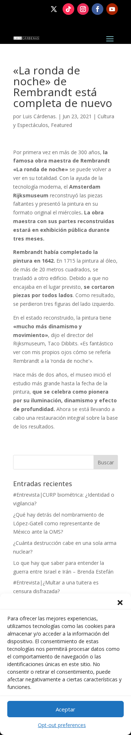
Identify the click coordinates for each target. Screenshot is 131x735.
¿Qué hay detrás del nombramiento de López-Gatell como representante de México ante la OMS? (58, 523)
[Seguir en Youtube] (112, 9)
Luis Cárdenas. (40, 116)
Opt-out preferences (62, 725)
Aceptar (65, 709)
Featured (61, 125)
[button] (120, 602)
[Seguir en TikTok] (68, 9)
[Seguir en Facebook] (97, 9)
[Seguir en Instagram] (83, 9)
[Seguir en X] (54, 9)
